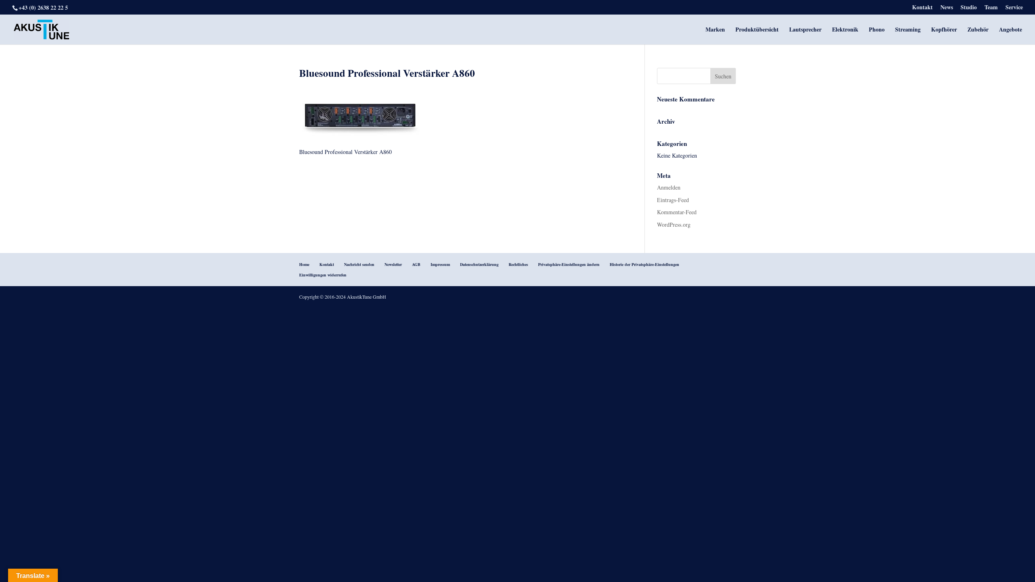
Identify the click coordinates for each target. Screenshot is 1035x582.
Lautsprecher (805, 30)
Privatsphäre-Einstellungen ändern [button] (569, 264)
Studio (969, 7)
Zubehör (978, 30)
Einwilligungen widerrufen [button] (322, 275)
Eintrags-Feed (673, 200)
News (946, 7)
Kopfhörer (944, 30)
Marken (715, 30)
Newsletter (393, 264)
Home (304, 264)
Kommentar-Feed (677, 212)
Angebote (1010, 30)
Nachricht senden (359, 264)
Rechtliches (518, 264)
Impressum (440, 264)
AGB (416, 264)
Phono (877, 30)
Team (991, 7)
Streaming (908, 30)
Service (1014, 7)
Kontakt (922, 7)
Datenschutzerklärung (479, 264)
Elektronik (845, 30)
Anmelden (668, 187)
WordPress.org (674, 224)
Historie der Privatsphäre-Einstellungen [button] (644, 264)
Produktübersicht (757, 30)
